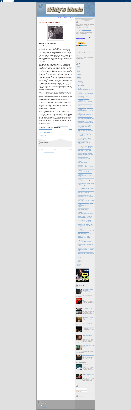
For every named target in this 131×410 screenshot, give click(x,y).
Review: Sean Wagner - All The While (84, 149)
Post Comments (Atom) (49, 152)
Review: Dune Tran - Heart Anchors (84, 150)
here (92, 27)
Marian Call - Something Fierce (88, 308)
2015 (78, 71)
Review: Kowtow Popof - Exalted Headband (86, 118)
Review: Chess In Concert (82, 162)
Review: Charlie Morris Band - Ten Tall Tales (86, 191)
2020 (78, 70)
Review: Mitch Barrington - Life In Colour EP (86, 230)
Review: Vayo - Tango (82, 165)
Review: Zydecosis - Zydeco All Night (84, 195)
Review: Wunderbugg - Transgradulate (85, 234)
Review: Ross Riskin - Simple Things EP (85, 214)
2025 (78, 67)
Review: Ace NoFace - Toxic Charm (84, 220)
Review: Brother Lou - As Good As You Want (86, 224)
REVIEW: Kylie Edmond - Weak (88, 374)
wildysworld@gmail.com (86, 30)
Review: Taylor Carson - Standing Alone (85, 241)
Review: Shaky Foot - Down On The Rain (85, 136)
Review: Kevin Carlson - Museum (84, 237)
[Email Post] (51, 132)
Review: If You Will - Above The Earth (84, 139)
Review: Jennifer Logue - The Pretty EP (85, 233)
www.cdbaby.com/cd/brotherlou (45, 129)
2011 (78, 77)
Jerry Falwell (49, 133)
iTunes (70, 129)
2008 (78, 264)
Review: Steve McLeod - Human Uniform (85, 93)
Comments (79, 391)
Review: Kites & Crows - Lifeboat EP (84, 218)
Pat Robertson (66, 133)
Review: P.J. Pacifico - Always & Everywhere (86, 188)
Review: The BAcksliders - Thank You (85, 153)
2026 (78, 66)
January (79, 262)
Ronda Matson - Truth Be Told (83, 232)
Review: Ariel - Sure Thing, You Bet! (84, 129)
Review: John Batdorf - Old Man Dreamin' (85, 94)
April (79, 258)
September (80, 85)
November (80, 82)
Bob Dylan (44, 133)
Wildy (43, 405)
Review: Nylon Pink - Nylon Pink (83, 236)
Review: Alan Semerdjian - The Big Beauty (85, 146)
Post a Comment (41, 145)
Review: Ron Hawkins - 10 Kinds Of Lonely (85, 106)
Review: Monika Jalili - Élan (83, 157)
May (79, 257)
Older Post (70, 149)
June (79, 256)
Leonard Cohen (60, 133)
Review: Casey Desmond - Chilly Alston (85, 125)
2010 (78, 78)
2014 (78, 73)
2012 (78, 75)
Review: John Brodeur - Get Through (84, 217)
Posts (78, 389)
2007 (78, 265)
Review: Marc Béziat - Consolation (84, 171)
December (80, 81)
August (79, 86)
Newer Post (40, 149)
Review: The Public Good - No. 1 (84, 158)
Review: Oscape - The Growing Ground (85, 117)
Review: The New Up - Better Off (84, 242)
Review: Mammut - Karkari (82, 189)
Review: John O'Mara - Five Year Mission (85, 252)
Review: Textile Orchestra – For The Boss (85, 110)
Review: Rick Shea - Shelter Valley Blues (85, 89)
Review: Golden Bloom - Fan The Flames (85, 147)
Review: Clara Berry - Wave (83, 96)
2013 (78, 74)
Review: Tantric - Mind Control (83, 208)
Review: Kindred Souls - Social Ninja (84, 97)
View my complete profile (45, 407)
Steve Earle (44, 135)
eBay (83, 58)
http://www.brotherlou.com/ (62, 126)
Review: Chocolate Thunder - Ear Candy (85, 121)
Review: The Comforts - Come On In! (84, 138)
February (79, 261)
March (79, 260)
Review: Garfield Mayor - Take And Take (85, 216)
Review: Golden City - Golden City (84, 246)
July (79, 88)
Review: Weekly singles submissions (84, 193)
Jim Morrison (54, 133)
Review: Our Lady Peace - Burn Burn (84, 163)
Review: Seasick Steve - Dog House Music (85, 196)
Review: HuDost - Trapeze (82, 209)
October (79, 84)
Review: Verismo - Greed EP (83, 119)
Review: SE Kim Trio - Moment (83, 192)
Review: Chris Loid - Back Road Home (85, 151)
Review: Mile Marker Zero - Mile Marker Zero (86, 248)
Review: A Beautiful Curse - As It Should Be (85, 213)
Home (55, 149)
